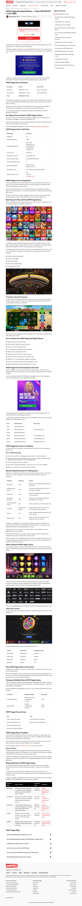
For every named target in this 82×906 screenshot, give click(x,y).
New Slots (15, 5)
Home (8, 8)
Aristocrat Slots (36, 893)
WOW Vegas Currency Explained (63, 25)
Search (60, 2)
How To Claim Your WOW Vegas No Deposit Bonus (65, 33)
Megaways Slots (73, 884)
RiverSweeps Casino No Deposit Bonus (13, 891)
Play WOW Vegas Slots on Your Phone (64, 51)
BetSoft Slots (35, 891)
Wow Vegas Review (24, 8)
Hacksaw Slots (36, 888)
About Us (8, 872)
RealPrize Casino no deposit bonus (41, 126)
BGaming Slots (36, 882)
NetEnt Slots (35, 886)
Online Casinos (44, 5)
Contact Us (14, 872)
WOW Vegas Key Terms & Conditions (64, 42)
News (52, 5)
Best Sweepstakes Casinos (15, 8)
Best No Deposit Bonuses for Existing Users (65, 45)
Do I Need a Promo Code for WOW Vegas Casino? (65, 18)
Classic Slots (73, 888)
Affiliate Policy (26, 872)
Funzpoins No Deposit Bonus (11, 890)
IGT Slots (34, 884)
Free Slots (8, 5)
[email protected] (30, 176)
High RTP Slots (73, 882)
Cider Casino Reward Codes (11, 888)
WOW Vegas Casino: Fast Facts (62, 22)
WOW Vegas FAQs (59, 68)
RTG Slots (35, 890)
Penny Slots (74, 891)
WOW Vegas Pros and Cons (61, 59)
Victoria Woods (12, 16)
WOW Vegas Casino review (24, 745)
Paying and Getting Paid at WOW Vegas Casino (64, 55)
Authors (20, 872)
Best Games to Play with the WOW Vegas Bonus (65, 28)
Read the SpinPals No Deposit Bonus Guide (46, 815)
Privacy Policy (34, 872)
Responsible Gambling (43, 872)
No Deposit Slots (73, 893)
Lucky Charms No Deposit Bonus (12, 884)
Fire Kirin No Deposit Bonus (11, 886)
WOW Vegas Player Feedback (62, 62)
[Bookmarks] (74, 2)
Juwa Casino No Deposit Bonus (12, 882)
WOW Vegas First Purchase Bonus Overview (63, 38)
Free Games (23, 5)
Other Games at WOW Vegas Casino (64, 48)
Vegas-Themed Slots (72, 890)
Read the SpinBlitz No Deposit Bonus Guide (46, 823)
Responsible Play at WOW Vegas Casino (64, 65)
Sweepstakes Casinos (33, 5)
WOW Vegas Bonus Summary (62, 14)
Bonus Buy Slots (73, 886)
